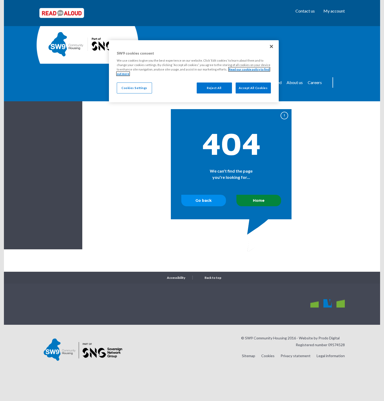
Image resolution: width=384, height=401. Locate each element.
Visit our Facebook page (327, 304)
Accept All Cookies (253, 88)
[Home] (66, 44)
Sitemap (248, 355)
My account (334, 10)
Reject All (214, 88)
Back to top (213, 278)
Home (259, 200)
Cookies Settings (134, 88)
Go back (203, 200)
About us (295, 82)
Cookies (268, 355)
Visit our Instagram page (314, 304)
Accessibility (176, 278)
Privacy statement (296, 355)
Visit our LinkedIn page (340, 304)
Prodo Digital (329, 338)
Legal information (331, 355)
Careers (315, 82)
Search (341, 82)
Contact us (305, 10)
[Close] (271, 46)
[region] (194, 71)
